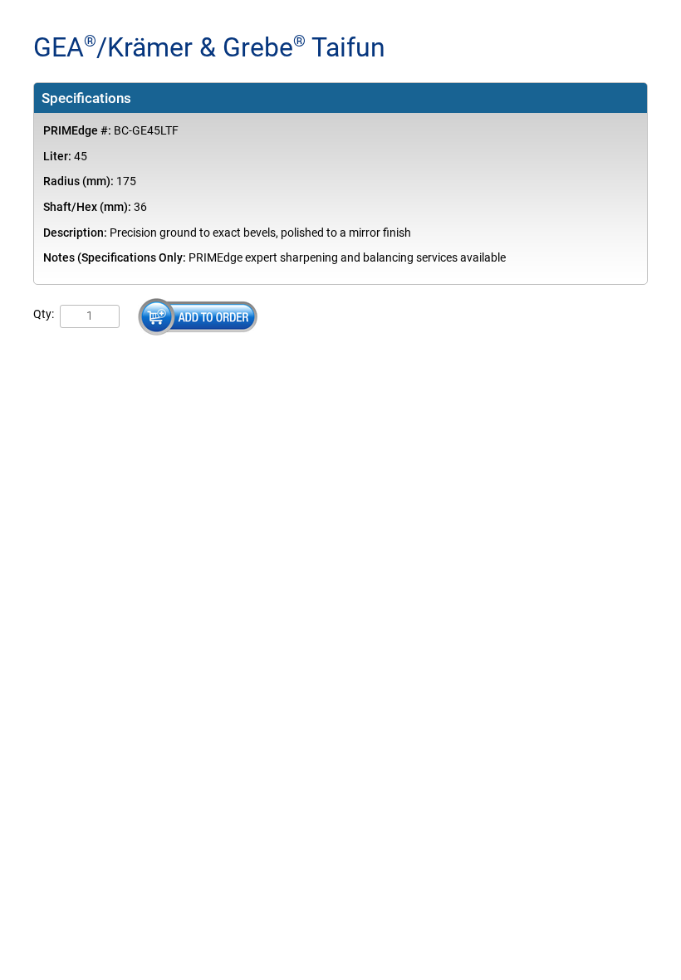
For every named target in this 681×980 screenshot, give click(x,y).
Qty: (43, 314)
